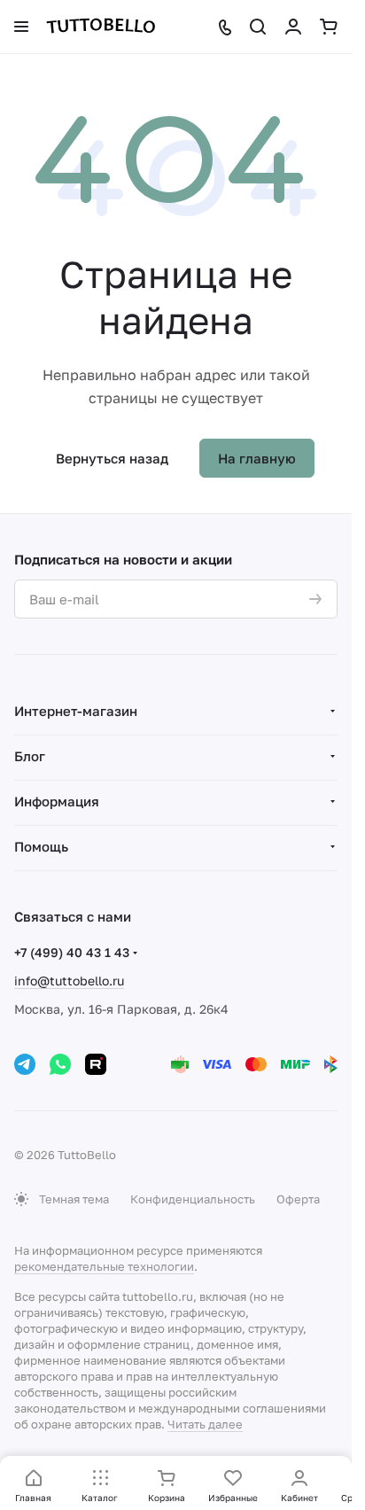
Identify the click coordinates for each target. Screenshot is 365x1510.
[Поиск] (258, 26)
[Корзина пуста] (329, 26)
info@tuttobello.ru (69, 980)
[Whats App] (60, 1064)
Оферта (298, 1199)
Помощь (41, 846)
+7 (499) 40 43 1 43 (71, 952)
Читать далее (205, 1424)
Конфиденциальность (192, 1199)
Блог (29, 756)
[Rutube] (95, 1064)
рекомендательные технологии (104, 1266)
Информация (56, 801)
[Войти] (293, 26)
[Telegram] (24, 1064)
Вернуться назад (112, 458)
